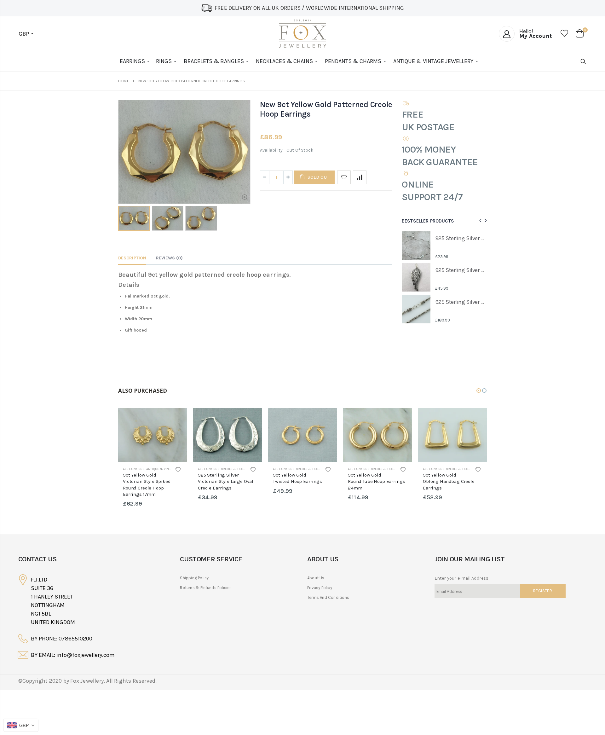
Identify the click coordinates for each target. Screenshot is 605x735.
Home (123, 81)
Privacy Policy (319, 587)
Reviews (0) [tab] (169, 258)
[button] (478, 390)
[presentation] (479, 221)
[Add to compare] (359, 177)
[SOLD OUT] (176, 418)
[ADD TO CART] (401, 418)
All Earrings (134, 469)
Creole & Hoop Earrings (241, 469)
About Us (316, 578)
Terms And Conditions (328, 597)
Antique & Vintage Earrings (169, 469)
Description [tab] (132, 258)
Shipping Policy (194, 578)
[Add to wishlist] (344, 177)
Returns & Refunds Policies (206, 587)
